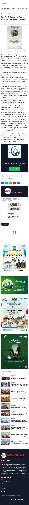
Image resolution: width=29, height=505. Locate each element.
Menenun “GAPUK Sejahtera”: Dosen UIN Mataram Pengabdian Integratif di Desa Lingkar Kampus (19, 435)
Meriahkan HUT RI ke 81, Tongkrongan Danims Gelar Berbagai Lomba (19, 413)
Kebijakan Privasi (4, 495)
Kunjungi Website (14, 169)
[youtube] (11, 502)
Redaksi (3, 484)
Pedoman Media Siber (6, 481)
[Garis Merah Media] (4, 4)
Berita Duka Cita (19, 176)
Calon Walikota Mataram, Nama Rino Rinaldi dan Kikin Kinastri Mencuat (19, 378)
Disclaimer (10, 495)
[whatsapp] (10, 183)
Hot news (5, 178)
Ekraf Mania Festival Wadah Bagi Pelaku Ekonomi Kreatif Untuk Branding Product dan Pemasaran (19, 421)
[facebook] (2, 183)
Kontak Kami (4, 486)
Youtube (4, 488)
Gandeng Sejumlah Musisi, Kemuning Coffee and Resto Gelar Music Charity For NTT (19, 385)
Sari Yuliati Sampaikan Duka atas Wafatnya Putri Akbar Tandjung (13, 216)
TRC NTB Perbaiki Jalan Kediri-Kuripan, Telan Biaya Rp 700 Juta (18, 406)
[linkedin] (18, 183)
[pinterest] (14, 183)
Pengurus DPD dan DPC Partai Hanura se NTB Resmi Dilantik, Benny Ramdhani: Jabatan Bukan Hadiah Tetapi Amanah (19, 399)
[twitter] (6, 183)
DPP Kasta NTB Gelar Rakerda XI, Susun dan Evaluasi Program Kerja (18, 392)
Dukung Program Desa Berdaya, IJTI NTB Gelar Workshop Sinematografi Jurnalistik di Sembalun (19, 428)
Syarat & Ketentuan (17, 495)
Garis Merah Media (19, 499)
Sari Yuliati (8, 13)
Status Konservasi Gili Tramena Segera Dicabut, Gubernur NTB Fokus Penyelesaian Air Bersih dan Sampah (19, 442)
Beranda (2, 13)
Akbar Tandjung (10, 176)
